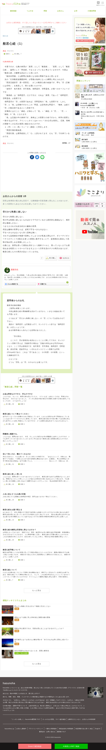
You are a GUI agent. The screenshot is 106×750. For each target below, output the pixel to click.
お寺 (75, 11)
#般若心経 (10, 61)
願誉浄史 (14, 270)
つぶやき (30, 11)
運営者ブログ (61, 731)
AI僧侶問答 (92, 11)
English (97, 728)
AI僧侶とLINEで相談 (71, 746)
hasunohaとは (9, 728)
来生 (4, 51)
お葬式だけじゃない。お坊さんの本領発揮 (81, 719)
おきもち (66, 258)
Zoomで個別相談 (35, 746)
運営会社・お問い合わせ (47, 731)
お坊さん (60, 11)
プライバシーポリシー (36, 728)
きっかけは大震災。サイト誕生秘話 (54, 719)
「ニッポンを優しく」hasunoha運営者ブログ (25, 719)
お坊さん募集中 (21, 728)
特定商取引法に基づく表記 (84, 728)
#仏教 (5, 61)
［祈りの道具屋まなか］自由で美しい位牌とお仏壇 (36, 27)
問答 (45, 11)
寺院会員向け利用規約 (66, 728)
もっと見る (36, 590)
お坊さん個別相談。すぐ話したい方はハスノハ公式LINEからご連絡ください (36, 22)
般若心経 (5, 36)
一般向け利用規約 (51, 728)
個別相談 (13, 11)
